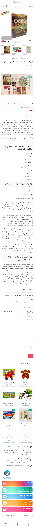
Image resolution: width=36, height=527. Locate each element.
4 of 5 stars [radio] (20, 314)
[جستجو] (14, 6)
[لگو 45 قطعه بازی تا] (26, 393)
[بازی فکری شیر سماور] (26, 414)
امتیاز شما (30, 314)
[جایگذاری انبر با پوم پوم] (9, 414)
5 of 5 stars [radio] (19, 314)
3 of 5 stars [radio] (22, 314)
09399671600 (18, 464)
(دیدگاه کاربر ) (29, 64)
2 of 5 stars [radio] (23, 314)
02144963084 (10, 464)
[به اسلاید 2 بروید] (17, 40)
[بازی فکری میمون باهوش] (9, 393)
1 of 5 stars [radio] (24, 314)
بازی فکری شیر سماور (25, 422)
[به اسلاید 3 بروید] (15, 40)
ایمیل (31, 345)
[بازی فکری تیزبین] (26, 373)
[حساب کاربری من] (11, 6)
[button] (31, 26)
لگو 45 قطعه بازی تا (25, 401)
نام (32, 338)
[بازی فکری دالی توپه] (9, 373)
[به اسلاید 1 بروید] (19, 40)
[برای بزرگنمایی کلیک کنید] (30, 39)
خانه (32, 56)
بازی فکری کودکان (24, 56)
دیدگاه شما (29, 318)
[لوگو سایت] (17, 2)
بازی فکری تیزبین (25, 381)
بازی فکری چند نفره (13, 56)
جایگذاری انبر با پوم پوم (9, 422)
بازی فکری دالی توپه (9, 381)
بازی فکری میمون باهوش (9, 401)
